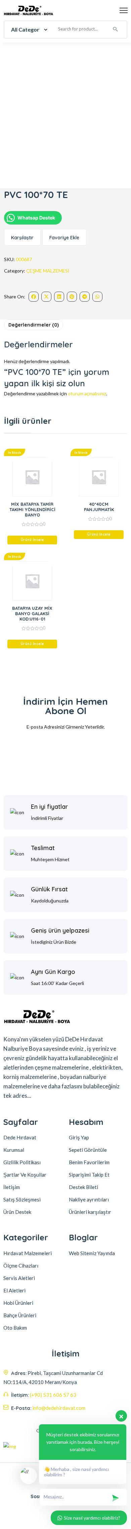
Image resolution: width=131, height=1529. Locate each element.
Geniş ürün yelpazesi (60, 930)
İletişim (11, 1187)
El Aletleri (14, 1290)
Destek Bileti (83, 1187)
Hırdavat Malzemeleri (27, 1253)
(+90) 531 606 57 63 (53, 1395)
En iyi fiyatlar (49, 806)
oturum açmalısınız (87, 393)
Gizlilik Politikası (22, 1162)
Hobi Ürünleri (18, 1303)
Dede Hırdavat (19, 1137)
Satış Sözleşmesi (22, 1199)
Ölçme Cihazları (20, 1266)
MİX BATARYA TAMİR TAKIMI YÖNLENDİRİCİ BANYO (32, 509)
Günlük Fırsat (49, 889)
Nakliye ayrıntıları (89, 1199)
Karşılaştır (22, 238)
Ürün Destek (17, 1212)
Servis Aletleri (19, 1278)
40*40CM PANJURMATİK (99, 506)
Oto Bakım (15, 1328)
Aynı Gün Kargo (53, 972)
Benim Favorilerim (89, 1162)
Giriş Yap (79, 1137)
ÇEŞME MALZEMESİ (47, 271)
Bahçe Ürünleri (19, 1315)
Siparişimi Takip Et (89, 1175)
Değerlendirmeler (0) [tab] (33, 325)
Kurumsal (13, 1150)
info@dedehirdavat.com (58, 1408)
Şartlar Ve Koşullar (24, 1175)
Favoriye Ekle (64, 238)
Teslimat (43, 848)
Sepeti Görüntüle (88, 1150)
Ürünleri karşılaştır (90, 1212)
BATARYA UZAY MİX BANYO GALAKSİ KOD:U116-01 (32, 613)
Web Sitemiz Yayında (92, 1253)
